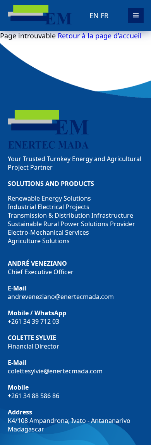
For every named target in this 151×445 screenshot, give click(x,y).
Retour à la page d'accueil (100, 35)
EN (94, 15)
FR (104, 15)
